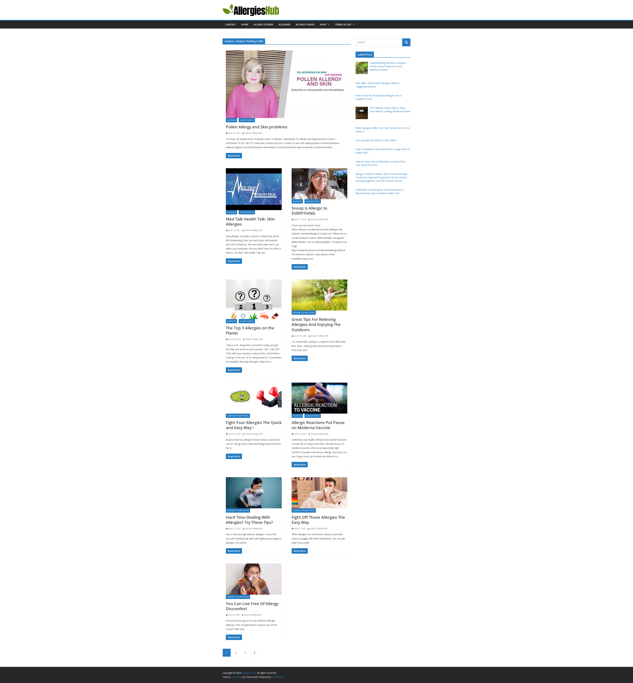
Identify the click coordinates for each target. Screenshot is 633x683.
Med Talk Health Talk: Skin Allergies (250, 221)
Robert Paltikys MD (253, 133)
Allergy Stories (263, 24)
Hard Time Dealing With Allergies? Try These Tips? (249, 519)
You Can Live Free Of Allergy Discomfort (252, 606)
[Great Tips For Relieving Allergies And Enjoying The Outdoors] (319, 294)
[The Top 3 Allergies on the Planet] (254, 299)
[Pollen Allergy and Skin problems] (286, 84)
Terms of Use (343, 24)
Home (244, 24)
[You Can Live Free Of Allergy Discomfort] (254, 579)
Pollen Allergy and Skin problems (256, 127)
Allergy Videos (305, 24)
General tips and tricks (304, 312)
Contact (230, 24)
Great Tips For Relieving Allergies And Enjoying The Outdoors (316, 324)
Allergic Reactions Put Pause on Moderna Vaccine (318, 425)
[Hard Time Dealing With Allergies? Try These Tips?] (254, 492)
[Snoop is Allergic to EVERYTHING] (319, 183)
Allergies (284, 24)
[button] (328, 24)
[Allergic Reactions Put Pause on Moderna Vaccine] (319, 398)
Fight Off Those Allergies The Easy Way (318, 519)
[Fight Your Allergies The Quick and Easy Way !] (254, 398)
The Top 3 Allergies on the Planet (250, 330)
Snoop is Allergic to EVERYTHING (309, 210)
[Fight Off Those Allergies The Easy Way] (319, 492)
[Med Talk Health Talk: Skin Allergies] (254, 189)
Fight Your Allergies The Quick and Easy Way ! (254, 425)
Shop (323, 24)
